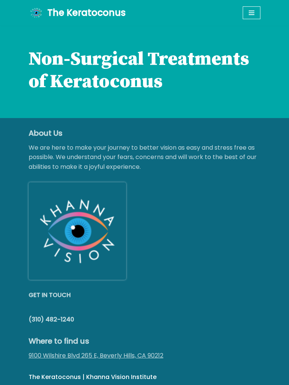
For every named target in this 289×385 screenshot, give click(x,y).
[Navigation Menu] (251, 12)
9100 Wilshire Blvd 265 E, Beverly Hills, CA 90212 (96, 355)
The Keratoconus (55, 377)
